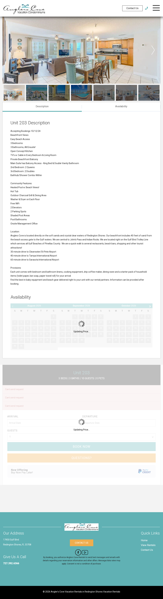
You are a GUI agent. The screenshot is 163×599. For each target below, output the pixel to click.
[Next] (153, 50)
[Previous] (10, 50)
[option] (81, 50)
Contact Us (132, 8)
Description (42, 106)
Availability (121, 106)
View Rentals (148, 545)
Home (144, 540)
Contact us (81, 543)
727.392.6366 (11, 563)
